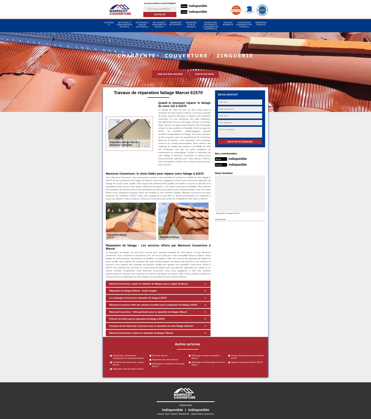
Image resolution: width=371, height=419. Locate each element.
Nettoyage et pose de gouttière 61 (142, 25)
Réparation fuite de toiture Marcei (128, 369)
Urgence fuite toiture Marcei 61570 (247, 362)
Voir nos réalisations (170, 74)
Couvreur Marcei (160, 355)
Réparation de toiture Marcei (165, 359)
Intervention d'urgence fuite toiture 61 (244, 25)
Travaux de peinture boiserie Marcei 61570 (247, 356)
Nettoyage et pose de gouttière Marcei (205, 356)
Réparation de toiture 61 (175, 24)
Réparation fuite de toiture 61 (191, 25)
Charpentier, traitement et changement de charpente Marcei (128, 356)
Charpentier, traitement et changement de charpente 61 (210, 26)
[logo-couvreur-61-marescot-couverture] (121, 9)
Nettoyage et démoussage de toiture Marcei (208, 363)
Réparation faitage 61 (261, 24)
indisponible (198, 6)
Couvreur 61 (109, 24)
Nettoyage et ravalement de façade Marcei (168, 364)
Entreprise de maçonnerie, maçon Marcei (128, 363)
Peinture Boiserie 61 (228, 24)
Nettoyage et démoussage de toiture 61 (124, 25)
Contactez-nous (204, 74)
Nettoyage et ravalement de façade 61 (159, 25)
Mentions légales (203, 414)
